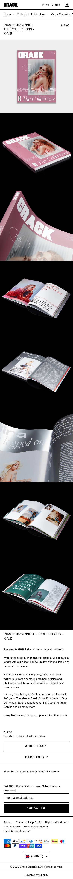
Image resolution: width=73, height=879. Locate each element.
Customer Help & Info (28, 822)
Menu (45, 4)
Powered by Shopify (36, 874)
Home (7, 14)
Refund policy (12, 826)
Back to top (36, 757)
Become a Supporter (36, 826)
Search (55, 4)
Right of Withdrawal (56, 822)
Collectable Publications (31, 14)
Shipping (20, 736)
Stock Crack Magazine (17, 830)
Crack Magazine (29, 866)
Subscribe (36, 808)
